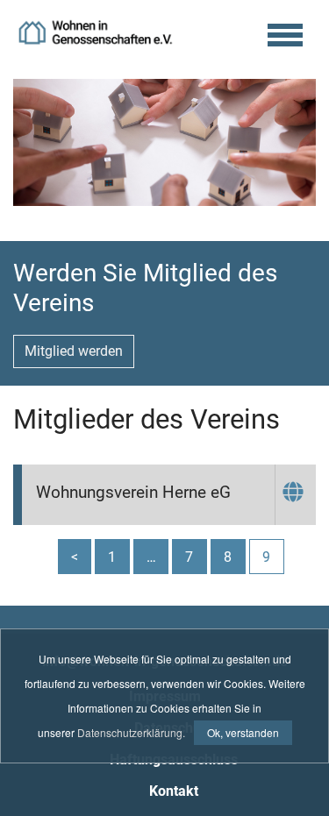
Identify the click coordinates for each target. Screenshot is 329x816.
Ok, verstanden (243, 732)
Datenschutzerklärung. (131, 732)
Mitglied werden (74, 351)
